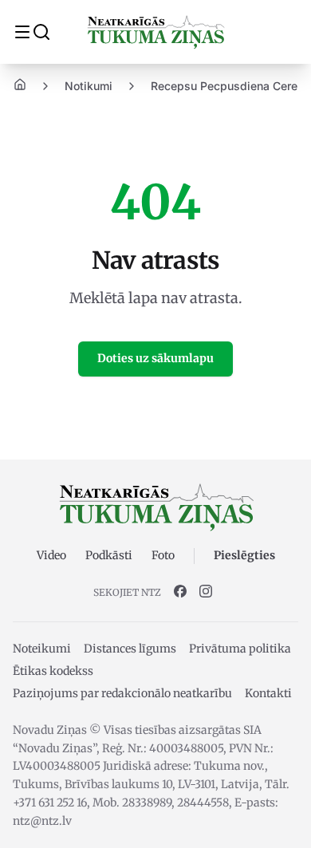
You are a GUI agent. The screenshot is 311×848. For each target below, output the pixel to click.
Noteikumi (42, 648)
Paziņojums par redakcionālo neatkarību (122, 693)
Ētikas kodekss (53, 671)
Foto (163, 555)
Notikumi (88, 86)
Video (51, 555)
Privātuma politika (240, 648)
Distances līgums (130, 648)
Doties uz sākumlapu (155, 358)
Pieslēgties (244, 555)
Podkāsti (108, 555)
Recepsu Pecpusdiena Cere (224, 86)
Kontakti (268, 693)
